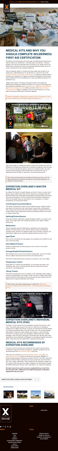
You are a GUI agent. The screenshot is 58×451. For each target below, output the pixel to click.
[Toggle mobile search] (53, 5)
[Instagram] (5, 426)
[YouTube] (0, 426)
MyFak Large (38, 354)
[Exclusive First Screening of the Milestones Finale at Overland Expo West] (22, 394)
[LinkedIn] (10, 426)
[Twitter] (7, 426)
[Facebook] (3, 426)
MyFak (32, 354)
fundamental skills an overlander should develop (19, 74)
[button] (5, 394)
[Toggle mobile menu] (56, 5)
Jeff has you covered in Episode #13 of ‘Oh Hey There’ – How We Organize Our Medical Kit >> (28, 285)
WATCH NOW (44, 2)
